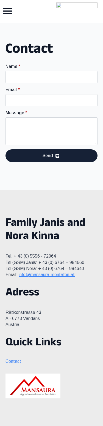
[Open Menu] (7, 11)
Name (12, 66)
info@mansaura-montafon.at (47, 274)
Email (12, 90)
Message (16, 113)
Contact (13, 361)
